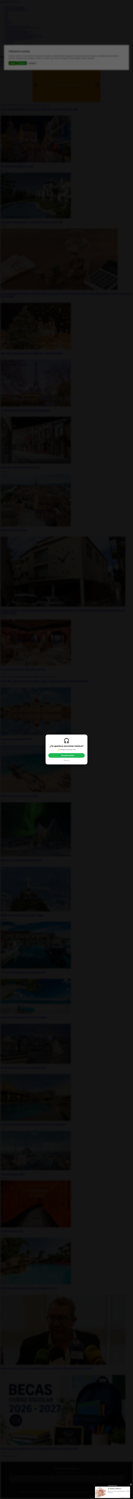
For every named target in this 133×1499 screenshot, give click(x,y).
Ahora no (66, 760)
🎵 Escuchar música (66, 755)
